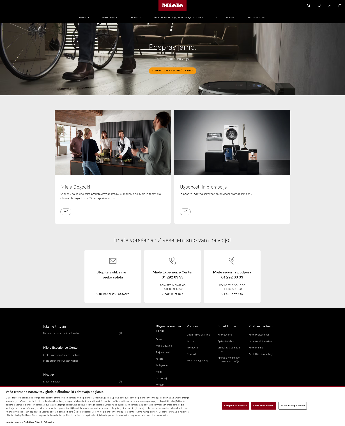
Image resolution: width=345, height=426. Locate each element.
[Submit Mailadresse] (120, 382)
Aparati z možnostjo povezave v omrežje (229, 360)
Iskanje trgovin (54, 326)
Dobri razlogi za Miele (198, 335)
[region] (172, 406)
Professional (256, 18)
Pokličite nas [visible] (174, 294)
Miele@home (225, 335)
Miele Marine (256, 347)
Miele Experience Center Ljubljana (61, 355)
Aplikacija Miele (226, 341)
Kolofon (10, 422)
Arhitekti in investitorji (261, 354)
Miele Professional (259, 335)
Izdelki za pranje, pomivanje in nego (178, 18)
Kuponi (190, 341)
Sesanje (136, 18)
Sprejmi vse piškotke (235, 406)
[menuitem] (86, 17)
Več (65, 212)
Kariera (159, 359)
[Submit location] (120, 334)
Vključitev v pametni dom (229, 349)
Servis (230, 18)
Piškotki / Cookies (44, 422)
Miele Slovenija (164, 346)
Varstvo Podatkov (24, 422)
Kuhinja (84, 18)
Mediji (159, 372)
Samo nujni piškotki (263, 406)
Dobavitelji (161, 378)
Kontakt (160, 385)
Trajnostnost (163, 352)
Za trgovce (161, 365)
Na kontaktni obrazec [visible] (114, 294)
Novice (48, 375)
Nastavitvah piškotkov (292, 406)
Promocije (192, 347)
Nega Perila (110, 18)
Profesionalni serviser (260, 341)
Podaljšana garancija (198, 360)
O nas (159, 339)
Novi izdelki (193, 354)
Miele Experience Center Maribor (61, 361)
